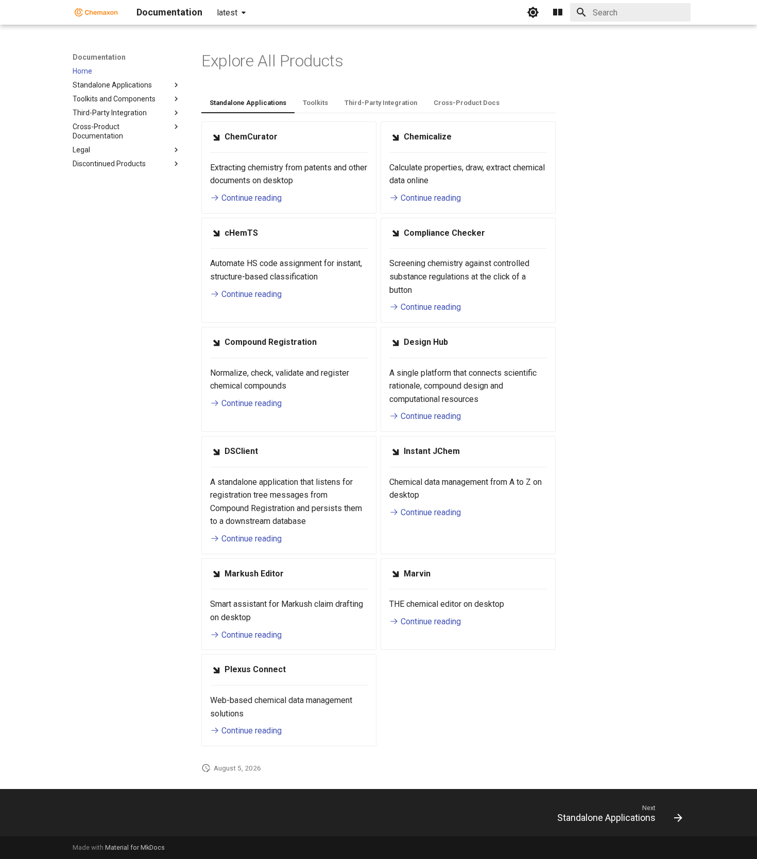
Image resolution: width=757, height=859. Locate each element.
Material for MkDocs (135, 847)
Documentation (99, 57)
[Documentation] (96, 12)
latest (227, 12)
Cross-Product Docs (467, 103)
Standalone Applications (248, 103)
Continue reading (250, 198)
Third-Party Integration (381, 103)
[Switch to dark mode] (533, 12)
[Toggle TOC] (557, 12)
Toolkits (315, 103)
